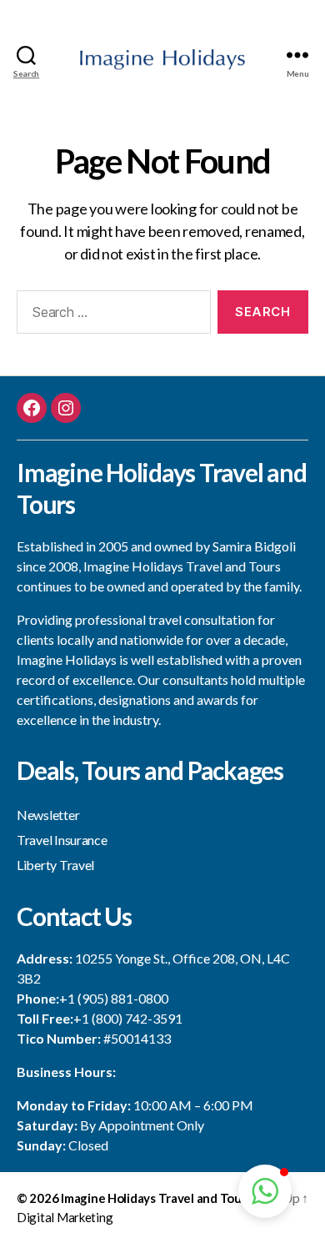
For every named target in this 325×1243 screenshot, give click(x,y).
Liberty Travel (55, 865)
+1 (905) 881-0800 (113, 998)
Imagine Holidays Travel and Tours (156, 1197)
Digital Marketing (64, 1217)
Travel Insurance (62, 840)
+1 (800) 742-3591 (127, 1018)
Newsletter (48, 815)
